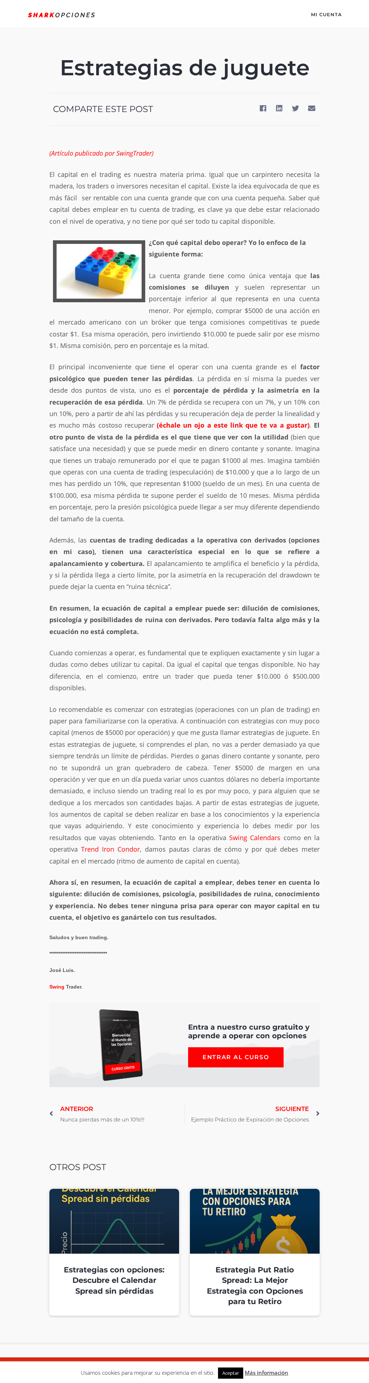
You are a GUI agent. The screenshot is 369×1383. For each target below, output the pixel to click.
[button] (263, 109)
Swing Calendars (254, 837)
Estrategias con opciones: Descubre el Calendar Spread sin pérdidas (114, 1280)
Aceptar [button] (230, 1373)
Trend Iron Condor (110, 849)
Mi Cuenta (326, 14)
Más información (266, 1372)
